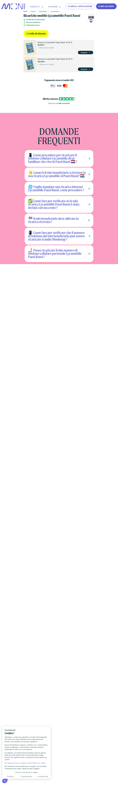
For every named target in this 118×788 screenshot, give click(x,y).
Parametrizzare (26, 776)
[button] (5, 780)
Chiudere (10, 776)
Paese (33, 11)
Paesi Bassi (43, 11)
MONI (25, 11)
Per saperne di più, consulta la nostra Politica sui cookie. (25, 763)
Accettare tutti (42, 776)
